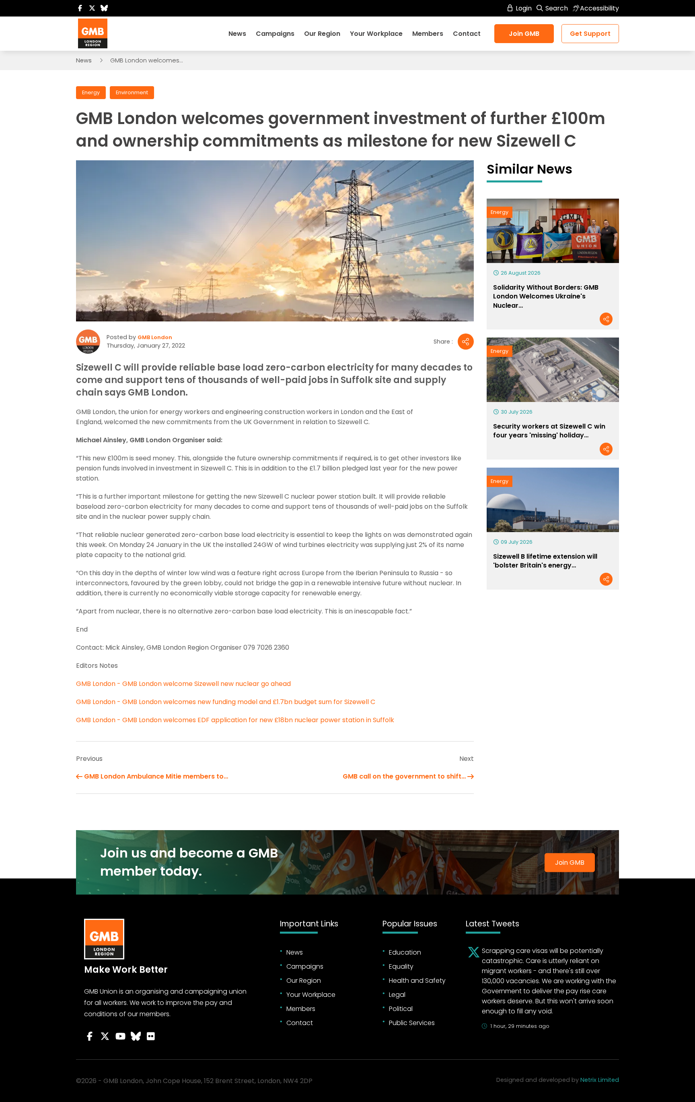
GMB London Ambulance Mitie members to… (156, 776)
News (237, 33)
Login (523, 8)
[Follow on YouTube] (120, 1036)
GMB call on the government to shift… (404, 776)
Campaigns (275, 33)
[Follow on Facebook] (80, 8)
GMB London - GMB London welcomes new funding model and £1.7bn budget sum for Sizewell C (225, 701)
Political (401, 1008)
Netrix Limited (599, 1080)
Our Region (322, 33)
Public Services (412, 1022)
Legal (397, 994)
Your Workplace (376, 33)
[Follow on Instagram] (150, 1036)
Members (427, 33)
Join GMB (524, 33)
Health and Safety (417, 980)
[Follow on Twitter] (92, 8)
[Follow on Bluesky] (104, 8)
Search (556, 8)
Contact (467, 33)
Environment (132, 92)
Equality (401, 966)
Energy (91, 92)
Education (405, 952)
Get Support (590, 33)
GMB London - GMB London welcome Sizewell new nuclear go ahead (183, 683)
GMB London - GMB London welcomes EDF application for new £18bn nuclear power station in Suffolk (235, 720)
